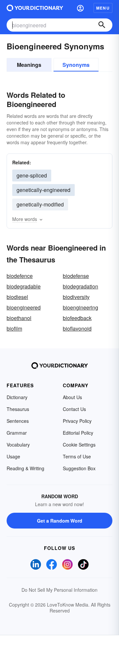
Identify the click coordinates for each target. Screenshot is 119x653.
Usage (13, 456)
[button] (80, 8)
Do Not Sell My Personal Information (59, 589)
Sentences (18, 421)
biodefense (76, 276)
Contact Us (74, 409)
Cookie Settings (79, 444)
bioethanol (19, 318)
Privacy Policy (77, 421)
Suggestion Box (79, 468)
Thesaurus (18, 409)
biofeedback (77, 318)
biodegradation (80, 286)
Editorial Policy (78, 432)
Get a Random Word (59, 520)
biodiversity (76, 297)
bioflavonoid (77, 328)
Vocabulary (18, 444)
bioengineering (80, 307)
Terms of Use (77, 456)
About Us (72, 397)
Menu (103, 8)
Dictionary (17, 397)
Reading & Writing (25, 468)
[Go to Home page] (35, 8)
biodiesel (17, 297)
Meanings (29, 64)
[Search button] (102, 25)
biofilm (14, 328)
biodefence (20, 276)
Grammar (17, 432)
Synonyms (76, 64)
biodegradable (24, 286)
